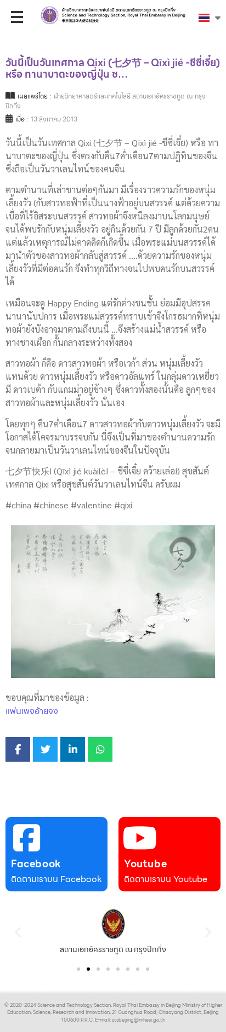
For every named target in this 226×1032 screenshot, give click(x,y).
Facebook (36, 864)
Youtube (145, 864)
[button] (18, 931)
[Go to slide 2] (88, 969)
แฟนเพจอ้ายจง (31, 711)
